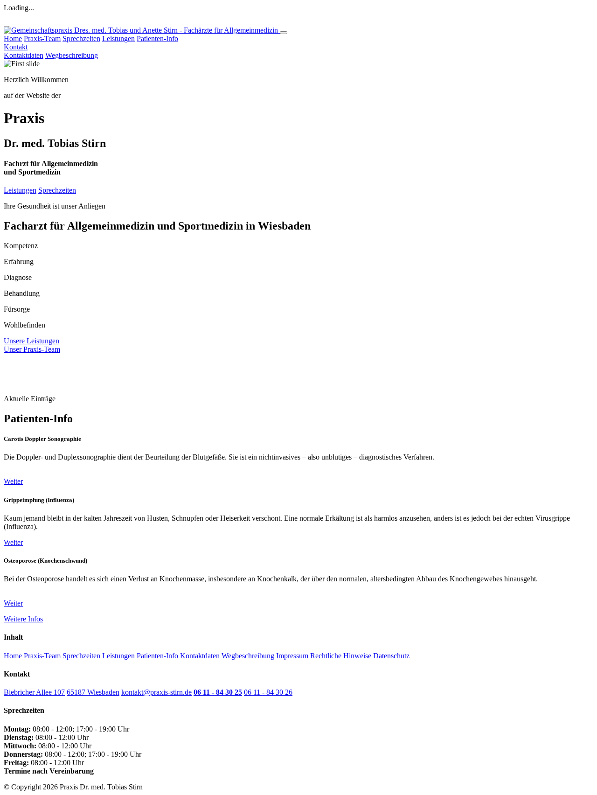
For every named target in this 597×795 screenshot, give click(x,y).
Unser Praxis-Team (32, 349)
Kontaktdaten (23, 55)
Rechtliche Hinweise (340, 656)
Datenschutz (391, 656)
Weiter (13, 481)
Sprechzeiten (81, 38)
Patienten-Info (157, 38)
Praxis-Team (42, 38)
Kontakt (16, 47)
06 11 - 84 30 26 (268, 692)
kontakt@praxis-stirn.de (156, 692)
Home (13, 38)
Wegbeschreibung (71, 55)
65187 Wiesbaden (93, 692)
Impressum (292, 656)
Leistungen (118, 38)
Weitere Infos (23, 619)
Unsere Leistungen (31, 341)
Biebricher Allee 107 (34, 692)
